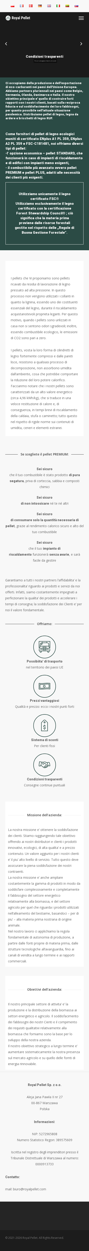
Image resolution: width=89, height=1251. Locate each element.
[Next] (85, 44)
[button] (81, 18)
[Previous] (3, 44)
